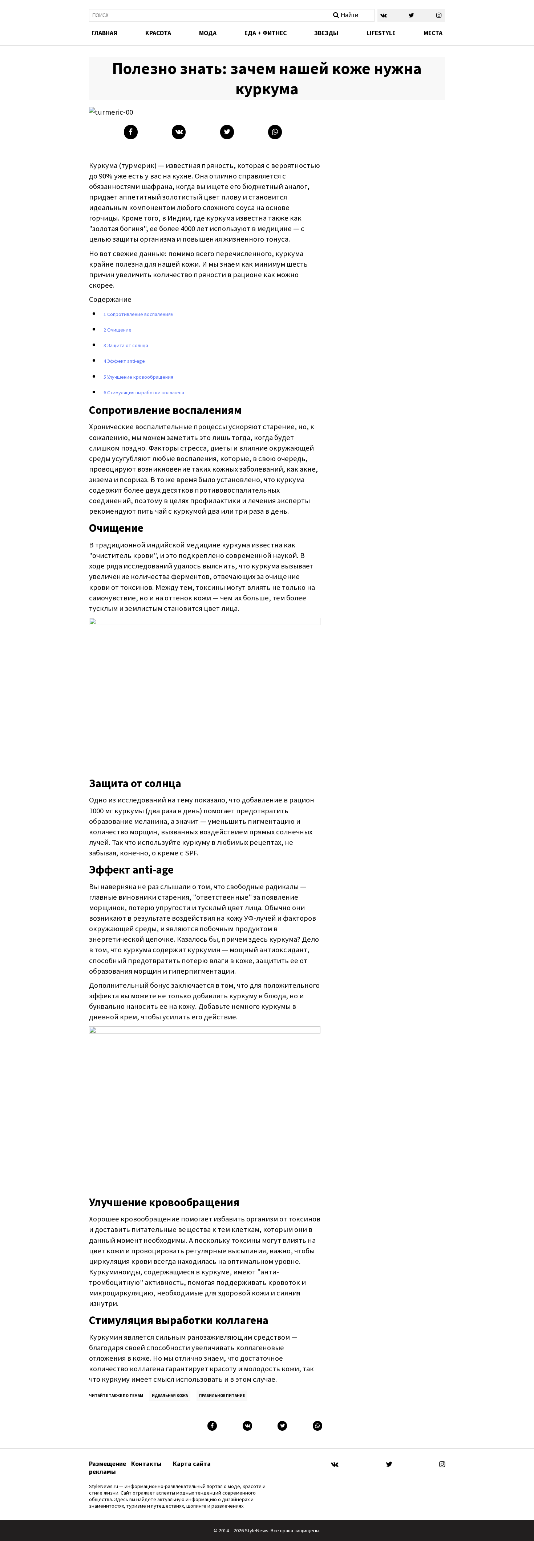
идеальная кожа (170, 1395)
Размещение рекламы (107, 1468)
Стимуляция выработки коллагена (144, 392)
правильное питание (222, 1395)
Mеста (433, 33)
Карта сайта (192, 1464)
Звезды (326, 33)
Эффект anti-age (124, 361)
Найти (349, 15)
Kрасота (158, 33)
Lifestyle (381, 33)
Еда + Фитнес (265, 33)
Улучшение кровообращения (138, 377)
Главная (104, 33)
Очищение (118, 329)
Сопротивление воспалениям (139, 314)
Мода (208, 33)
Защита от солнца (126, 345)
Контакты (146, 1464)
